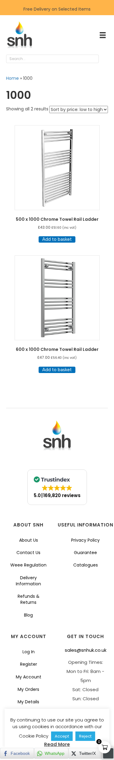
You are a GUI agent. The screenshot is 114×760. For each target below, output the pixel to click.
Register (28, 664)
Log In (28, 652)
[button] (105, 59)
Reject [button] (85, 736)
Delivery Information (28, 581)
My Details (28, 702)
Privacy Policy (85, 540)
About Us (28, 540)
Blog (28, 615)
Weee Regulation (28, 565)
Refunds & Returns (29, 599)
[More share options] (108, 753)
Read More (57, 744)
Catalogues (85, 565)
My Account (28, 677)
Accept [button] (62, 736)
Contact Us (28, 553)
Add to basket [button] (57, 239)
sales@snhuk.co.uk (85, 650)
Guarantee (85, 553)
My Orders (28, 689)
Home (12, 78)
